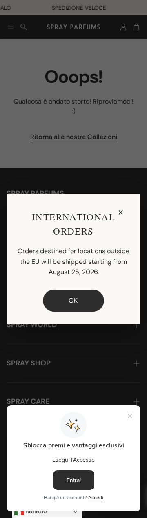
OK (73, 300)
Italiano (35, 510)
